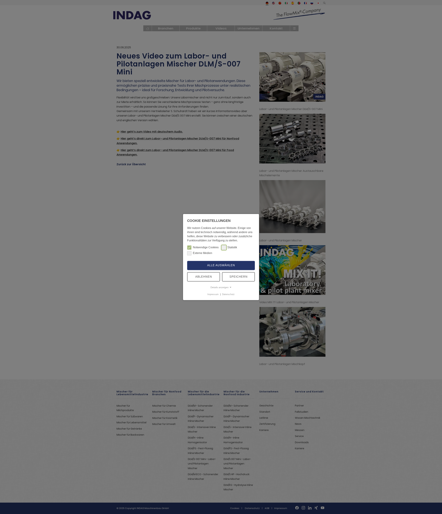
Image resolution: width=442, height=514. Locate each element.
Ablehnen (203, 276)
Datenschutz (228, 294)
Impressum (213, 294)
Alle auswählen (221, 265)
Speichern (238, 276)
